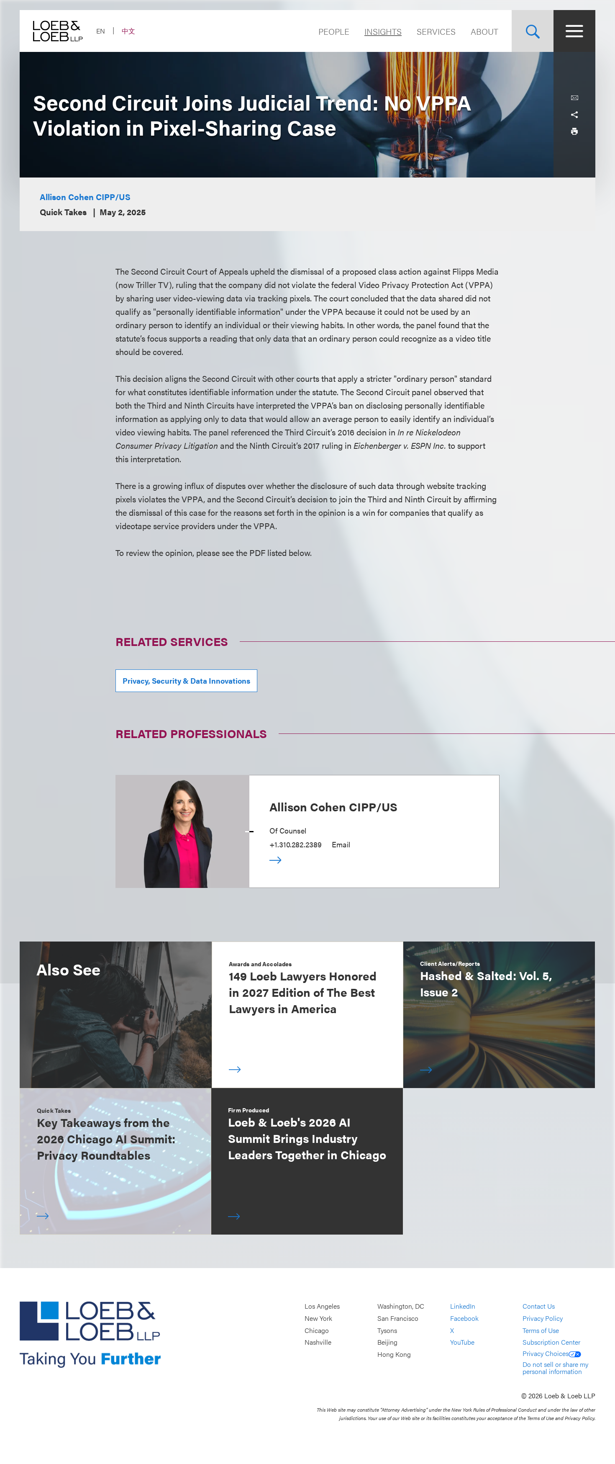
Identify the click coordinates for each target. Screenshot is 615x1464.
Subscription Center (551, 1342)
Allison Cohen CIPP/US (85, 196)
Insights (383, 31)
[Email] (574, 98)
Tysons (387, 1330)
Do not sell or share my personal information (555, 1368)
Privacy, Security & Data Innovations (186, 680)
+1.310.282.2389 (295, 844)
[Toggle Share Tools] (574, 114)
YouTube (462, 1342)
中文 (128, 31)
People (333, 31)
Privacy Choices (546, 1353)
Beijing (387, 1342)
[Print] (574, 131)
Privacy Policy (543, 1318)
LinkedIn (462, 1306)
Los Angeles (322, 1306)
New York (318, 1318)
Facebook (464, 1318)
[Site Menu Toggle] (574, 31)
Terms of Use (541, 1330)
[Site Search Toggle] (533, 31)
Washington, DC (400, 1306)
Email (341, 844)
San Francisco (397, 1318)
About (484, 31)
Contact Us (539, 1306)
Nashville (318, 1342)
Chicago (317, 1330)
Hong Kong (394, 1354)
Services (436, 31)
